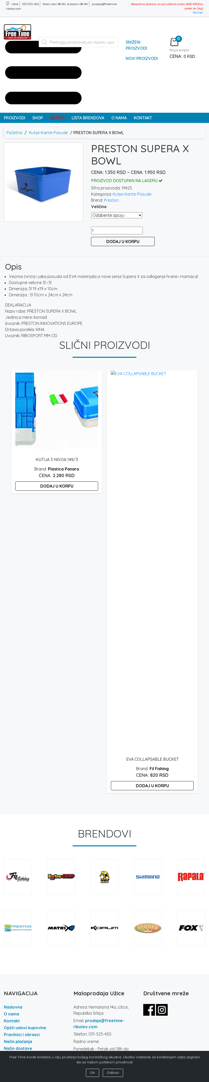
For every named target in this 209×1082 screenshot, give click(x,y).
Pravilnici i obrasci (22, 1034)
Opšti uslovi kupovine (25, 1027)
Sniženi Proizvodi (136, 45)
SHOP (37, 117)
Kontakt (12, 1020)
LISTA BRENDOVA (88, 117)
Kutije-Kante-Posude (48, 132)
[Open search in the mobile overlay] (78, 44)
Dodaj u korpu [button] (56, 486)
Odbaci (113, 1073)
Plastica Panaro (63, 469)
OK (92, 1073)
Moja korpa (179, 50)
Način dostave (18, 1048)
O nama (11, 1013)
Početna (14, 132)
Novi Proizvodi (142, 58)
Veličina (99, 206)
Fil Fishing (159, 768)
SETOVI (57, 117)
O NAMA (119, 117)
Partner (198, 12)
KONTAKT (143, 117)
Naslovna (13, 1007)
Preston (111, 200)
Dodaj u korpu (122, 241)
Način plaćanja (18, 1041)
